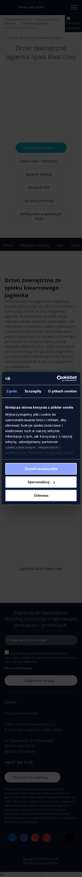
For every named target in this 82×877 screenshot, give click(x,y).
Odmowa (41, 495)
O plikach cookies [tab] (62, 391)
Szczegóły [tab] (33, 391)
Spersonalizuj (38, 482)
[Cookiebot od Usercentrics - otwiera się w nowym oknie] (58, 378)
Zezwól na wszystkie (41, 469)
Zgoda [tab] (11, 391)
